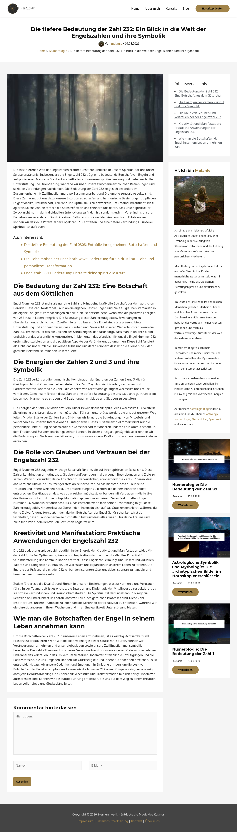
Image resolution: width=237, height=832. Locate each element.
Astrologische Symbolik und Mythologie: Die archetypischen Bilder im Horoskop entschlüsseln (196, 569)
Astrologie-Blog (199, 409)
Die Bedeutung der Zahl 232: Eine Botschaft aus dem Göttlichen (198, 93)
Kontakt (171, 8)
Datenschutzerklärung (112, 821)
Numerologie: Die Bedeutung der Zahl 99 (194, 486)
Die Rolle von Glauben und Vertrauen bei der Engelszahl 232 (197, 115)
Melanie (203, 170)
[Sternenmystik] (21, 8)
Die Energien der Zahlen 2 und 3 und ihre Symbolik (199, 104)
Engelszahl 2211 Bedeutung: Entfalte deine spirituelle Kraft (74, 272)
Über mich (152, 8)
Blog (186, 8)
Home (135, 8)
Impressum (85, 821)
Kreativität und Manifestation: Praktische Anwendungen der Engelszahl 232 (197, 128)
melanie (177, 496)
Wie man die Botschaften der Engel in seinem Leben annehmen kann (198, 142)
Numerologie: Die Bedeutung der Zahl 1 (193, 651)
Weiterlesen (185, 505)
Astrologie (212, 414)
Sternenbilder (199, 419)
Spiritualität (216, 419)
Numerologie (182, 419)
